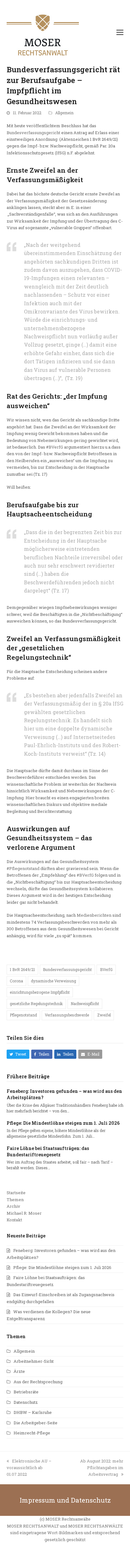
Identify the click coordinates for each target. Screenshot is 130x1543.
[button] (119, 32)
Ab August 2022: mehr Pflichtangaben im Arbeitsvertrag (101, 1467)
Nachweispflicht (85, 1003)
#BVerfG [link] (54, 447)
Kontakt (14, 1220)
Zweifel (104, 1014)
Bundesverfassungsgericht (33, 132)
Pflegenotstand (23, 1014)
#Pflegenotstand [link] (23, 868)
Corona (16, 980)
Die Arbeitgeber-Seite (35, 1423)
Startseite (16, 1192)
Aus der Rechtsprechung (38, 1382)
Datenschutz (26, 1402)
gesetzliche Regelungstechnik (36, 1003)
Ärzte (19, 1371)
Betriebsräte (26, 1392)
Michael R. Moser (24, 1213)
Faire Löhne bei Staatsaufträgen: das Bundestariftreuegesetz (48, 1151)
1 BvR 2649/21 (22, 969)
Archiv (13, 1206)
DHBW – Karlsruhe (33, 1412)
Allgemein (64, 112)
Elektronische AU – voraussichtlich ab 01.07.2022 (29, 1467)
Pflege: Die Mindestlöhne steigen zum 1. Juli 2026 (63, 1123)
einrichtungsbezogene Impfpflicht (40, 992)
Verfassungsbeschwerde (67, 1014)
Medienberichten (94, 915)
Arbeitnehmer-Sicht (34, 1361)
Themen (15, 1199)
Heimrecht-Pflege (32, 1433)
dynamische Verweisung (53, 980)
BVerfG (106, 969)
